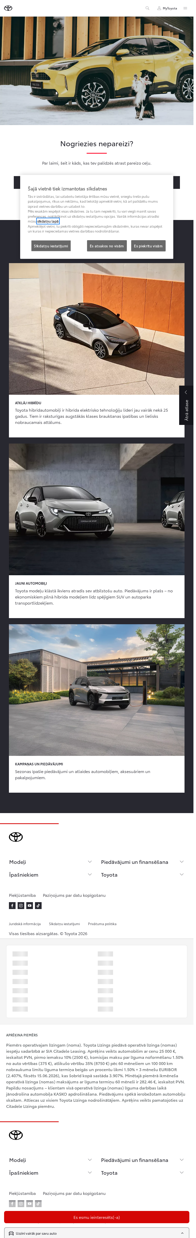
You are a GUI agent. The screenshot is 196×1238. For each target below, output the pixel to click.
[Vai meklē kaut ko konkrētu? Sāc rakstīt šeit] (147, 8)
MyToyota (170, 8)
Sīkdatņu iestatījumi (64, 923)
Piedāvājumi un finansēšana (134, 861)
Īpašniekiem (23, 874)
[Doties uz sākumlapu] (8, 8)
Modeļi (17, 861)
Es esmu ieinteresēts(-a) (97, 1217)
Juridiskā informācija (25, 923)
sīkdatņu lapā (48, 221)
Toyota (109, 874)
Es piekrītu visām (148, 245)
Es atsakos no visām (107, 245)
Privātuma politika (102, 923)
